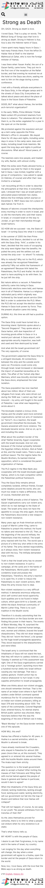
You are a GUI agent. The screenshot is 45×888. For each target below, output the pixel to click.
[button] (26, 15)
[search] (3, 14)
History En (18, 874)
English (9, 874)
